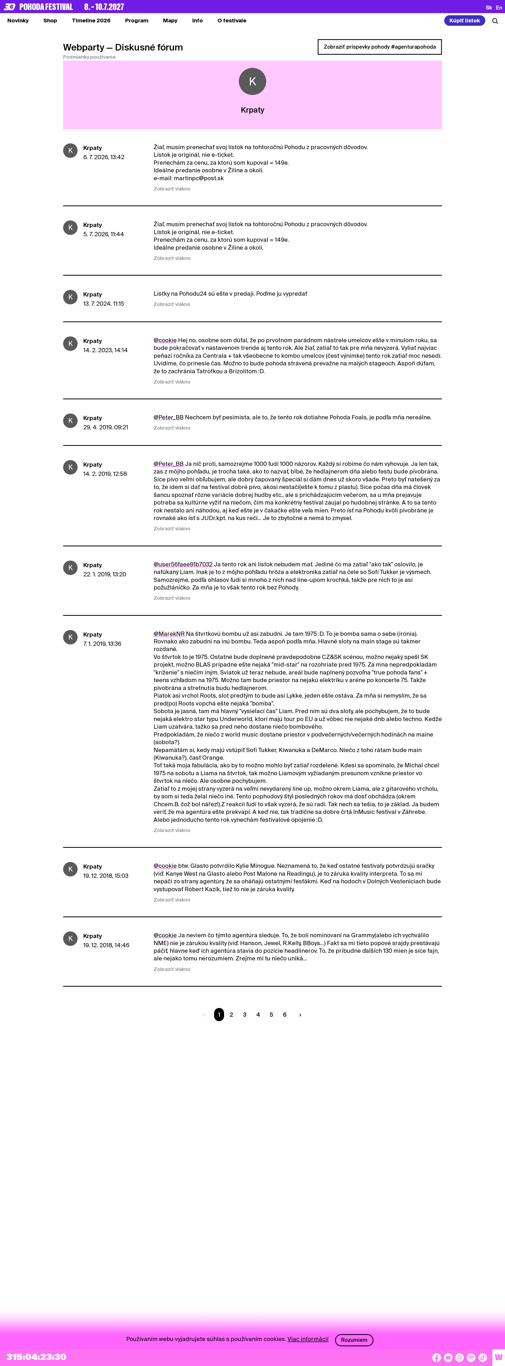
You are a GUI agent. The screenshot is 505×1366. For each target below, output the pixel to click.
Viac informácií (308, 1338)
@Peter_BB (169, 417)
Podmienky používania (89, 57)
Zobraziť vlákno (172, 188)
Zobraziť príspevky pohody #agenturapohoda (380, 47)
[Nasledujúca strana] (298, 1014)
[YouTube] (448, 1357)
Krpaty (92, 147)
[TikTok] (482, 1357)
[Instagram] (459, 1357)
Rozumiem (354, 1340)
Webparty (83, 47)
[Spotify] (471, 1357)
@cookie (165, 340)
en (499, 7)
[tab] (50, 20)
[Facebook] (436, 1357)
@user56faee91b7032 (183, 564)
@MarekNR (169, 633)
